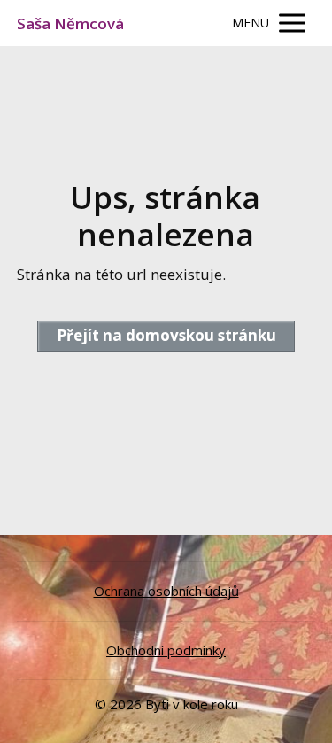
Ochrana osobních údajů (166, 591)
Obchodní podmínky (166, 650)
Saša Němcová (70, 23)
